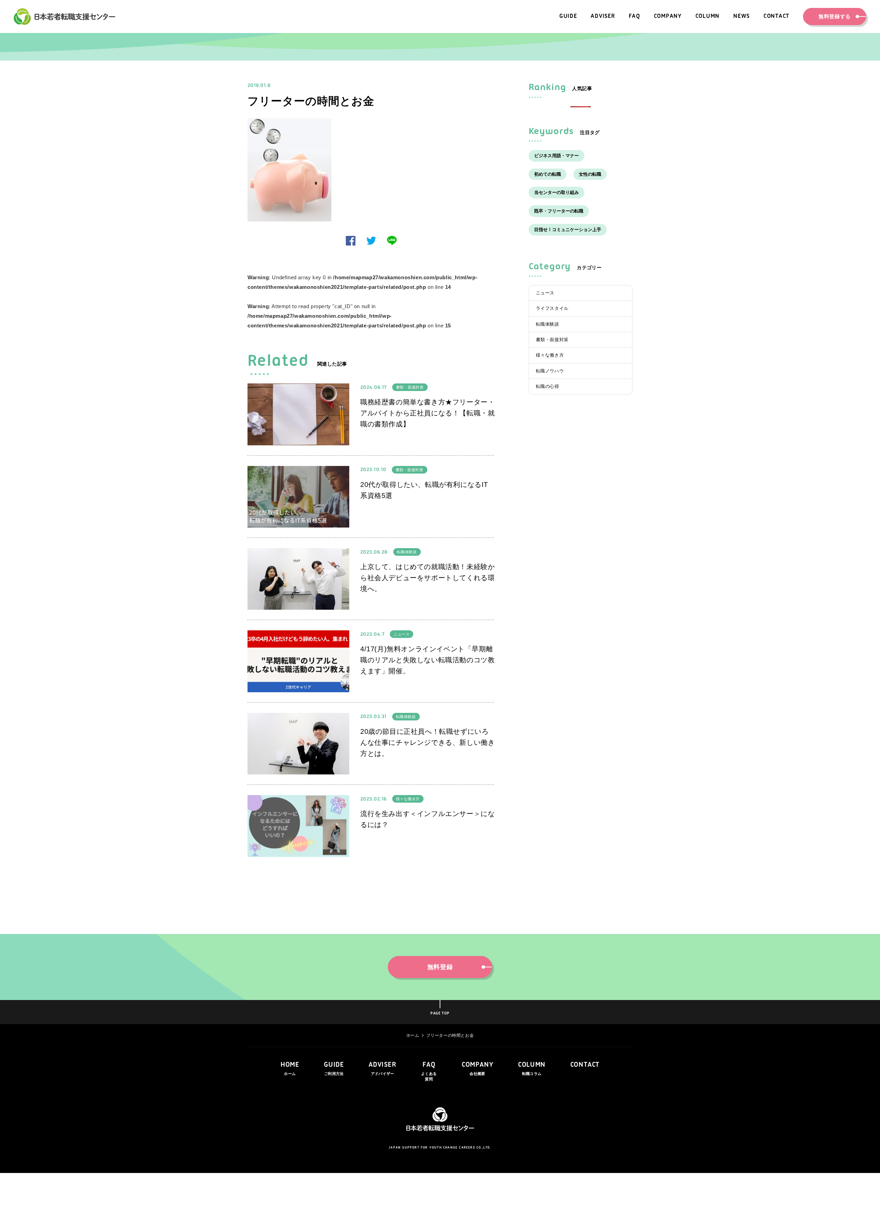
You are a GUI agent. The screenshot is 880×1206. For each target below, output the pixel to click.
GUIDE (334, 1068)
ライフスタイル (552, 308)
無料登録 (440, 967)
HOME (289, 1068)
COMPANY (477, 1068)
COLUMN (532, 1068)
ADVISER (382, 1068)
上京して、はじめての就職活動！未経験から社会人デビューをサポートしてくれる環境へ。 (427, 578)
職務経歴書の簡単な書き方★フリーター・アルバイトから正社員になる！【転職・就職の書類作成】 (427, 413)
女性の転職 (590, 174)
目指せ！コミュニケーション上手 (567, 229)
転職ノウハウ (550, 370)
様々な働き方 (408, 799)
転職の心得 (547, 386)
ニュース (401, 634)
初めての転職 (547, 174)
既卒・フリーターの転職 (558, 211)
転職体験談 (407, 552)
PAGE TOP (440, 1013)
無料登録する (834, 16)
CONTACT (585, 1064)
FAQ (429, 1071)
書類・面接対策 (410, 387)
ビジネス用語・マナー (556, 155)
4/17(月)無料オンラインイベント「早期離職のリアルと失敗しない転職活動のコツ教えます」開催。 (427, 660)
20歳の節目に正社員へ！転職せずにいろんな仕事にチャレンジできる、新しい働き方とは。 (427, 742)
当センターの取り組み (556, 192)
